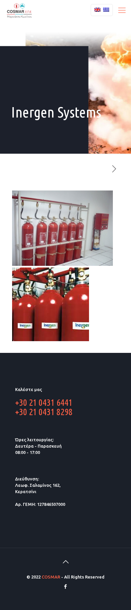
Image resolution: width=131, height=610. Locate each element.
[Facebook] (65, 586)
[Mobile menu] (122, 10)
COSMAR (51, 577)
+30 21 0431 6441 (44, 402)
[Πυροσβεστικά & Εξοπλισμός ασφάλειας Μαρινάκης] (19, 10)
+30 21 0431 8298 (44, 411)
